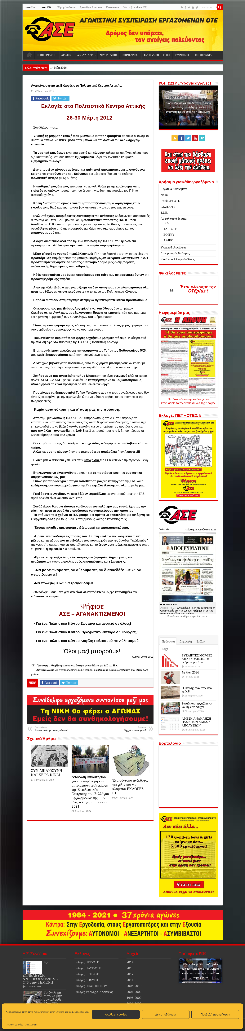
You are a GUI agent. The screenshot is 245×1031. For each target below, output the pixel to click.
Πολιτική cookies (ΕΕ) (135, 7)
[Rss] (181, 7)
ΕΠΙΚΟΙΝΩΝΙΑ (203, 55)
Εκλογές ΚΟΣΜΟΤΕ (87, 980)
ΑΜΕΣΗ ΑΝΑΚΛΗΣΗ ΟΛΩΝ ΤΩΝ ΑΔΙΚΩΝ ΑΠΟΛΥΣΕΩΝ (196, 722)
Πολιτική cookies (14, 1024)
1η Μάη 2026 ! (59, 67)
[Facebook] (185, 7)
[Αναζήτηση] (220, 7)
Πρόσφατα (168, 641)
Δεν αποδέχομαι (165, 1014)
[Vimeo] (196, 7)
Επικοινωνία (112, 7)
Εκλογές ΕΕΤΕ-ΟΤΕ (87, 974)
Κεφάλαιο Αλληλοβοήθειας (177, 259)
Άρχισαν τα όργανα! (135, 729)
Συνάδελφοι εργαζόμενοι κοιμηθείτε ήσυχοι (197, 705)
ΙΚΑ (166, 223)
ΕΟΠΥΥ (169, 234)
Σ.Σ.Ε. (164, 212)
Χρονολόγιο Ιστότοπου (91, 7)
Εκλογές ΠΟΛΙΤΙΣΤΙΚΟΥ (90, 986)
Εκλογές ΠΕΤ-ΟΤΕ (86, 962)
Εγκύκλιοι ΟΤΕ (170, 201)
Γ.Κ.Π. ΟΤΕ (168, 206)
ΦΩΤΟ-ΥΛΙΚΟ (151, 55)
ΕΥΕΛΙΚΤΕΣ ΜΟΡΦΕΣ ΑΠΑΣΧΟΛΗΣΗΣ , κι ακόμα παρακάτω (197, 659)
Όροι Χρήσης (31, 1024)
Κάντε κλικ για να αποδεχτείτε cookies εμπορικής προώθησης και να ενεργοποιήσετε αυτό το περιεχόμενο (188, 107)
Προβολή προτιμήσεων (215, 1014)
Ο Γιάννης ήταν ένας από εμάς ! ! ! (197, 689)
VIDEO (167, 55)
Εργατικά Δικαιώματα (174, 189)
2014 (130, 962)
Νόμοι (164, 195)
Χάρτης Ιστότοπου (66, 7)
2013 (130, 968)
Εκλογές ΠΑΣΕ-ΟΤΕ (87, 968)
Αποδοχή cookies (116, 1014)
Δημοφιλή (186, 641)
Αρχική (29, 55)
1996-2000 (134, 998)
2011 (130, 980)
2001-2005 (134, 992)
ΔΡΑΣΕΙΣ (66, 55)
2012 (130, 974)
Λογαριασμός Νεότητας (175, 253)
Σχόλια (201, 641)
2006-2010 (134, 986)
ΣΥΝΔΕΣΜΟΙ (182, 55)
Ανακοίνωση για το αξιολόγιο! (51, 729)
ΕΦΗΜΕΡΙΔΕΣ (129, 55)
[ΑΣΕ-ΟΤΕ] (123, 30)
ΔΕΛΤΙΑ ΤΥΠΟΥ (109, 55)
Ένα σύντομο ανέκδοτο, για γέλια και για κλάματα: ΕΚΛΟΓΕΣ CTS (130, 786)
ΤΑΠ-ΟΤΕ (170, 229)
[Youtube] (192, 7)
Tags (165, 649)
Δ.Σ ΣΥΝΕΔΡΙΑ (85, 55)
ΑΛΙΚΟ (168, 240)
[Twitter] (188, 7)
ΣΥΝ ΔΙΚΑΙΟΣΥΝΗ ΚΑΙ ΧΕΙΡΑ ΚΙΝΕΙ (46, 773)
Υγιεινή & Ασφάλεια (173, 247)
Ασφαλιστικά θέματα (173, 218)
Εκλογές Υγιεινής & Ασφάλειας (93, 992)
